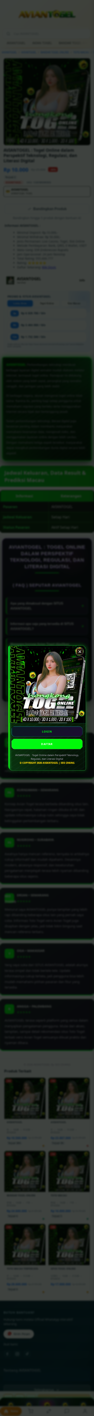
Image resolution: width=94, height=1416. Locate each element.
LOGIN (47, 731)
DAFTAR (47, 744)
